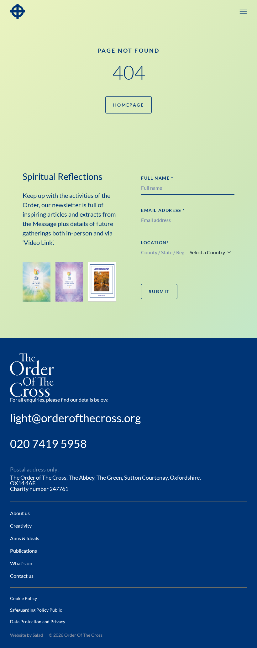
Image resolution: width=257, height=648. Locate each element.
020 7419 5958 (48, 443)
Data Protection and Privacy (37, 621)
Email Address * (163, 210)
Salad (38, 635)
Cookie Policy (23, 598)
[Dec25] (69, 282)
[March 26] (36, 281)
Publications (23, 551)
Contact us (22, 576)
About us (20, 513)
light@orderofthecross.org (75, 418)
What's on (21, 563)
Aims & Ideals (24, 538)
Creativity (21, 526)
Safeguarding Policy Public (36, 610)
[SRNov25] (102, 282)
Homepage (128, 105)
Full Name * (157, 178)
